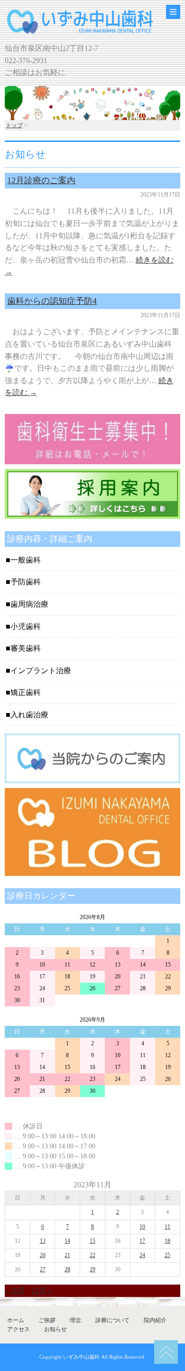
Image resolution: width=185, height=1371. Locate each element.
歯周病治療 (29, 604)
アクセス (18, 1329)
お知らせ (55, 1329)
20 (43, 1255)
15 (92, 1241)
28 (67, 1269)
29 (92, 1269)
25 (167, 1255)
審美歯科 (25, 648)
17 (142, 1241)
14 (67, 1241)
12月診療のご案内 (41, 180)
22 (92, 1255)
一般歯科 (25, 560)
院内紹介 (155, 1320)
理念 (75, 1320)
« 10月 (15, 1290)
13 (43, 1241)
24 (142, 1255)
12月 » (41, 1290)
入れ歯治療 (29, 715)
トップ (14, 125)
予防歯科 (25, 582)
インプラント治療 (40, 671)
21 (67, 1255)
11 (167, 1226)
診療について (112, 1320)
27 (43, 1269)
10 (142, 1226)
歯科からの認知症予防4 (52, 301)
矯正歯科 (25, 692)
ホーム (15, 1320)
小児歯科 (25, 626)
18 (167, 1241)
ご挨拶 (47, 1320)
